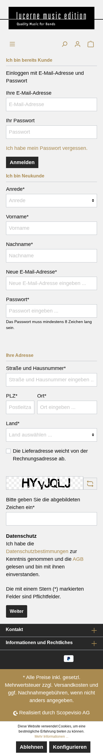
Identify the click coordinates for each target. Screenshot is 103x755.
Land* (12, 423)
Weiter (16, 611)
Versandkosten (71, 685)
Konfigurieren (70, 747)
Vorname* (17, 217)
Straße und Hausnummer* (36, 368)
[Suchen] (64, 43)
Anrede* (15, 189)
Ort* (41, 396)
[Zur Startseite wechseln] (51, 18)
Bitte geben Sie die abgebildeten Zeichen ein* (43, 503)
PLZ (11, 396)
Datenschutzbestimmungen (37, 551)
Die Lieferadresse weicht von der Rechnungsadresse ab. (50, 455)
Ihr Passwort (20, 120)
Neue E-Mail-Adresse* (31, 272)
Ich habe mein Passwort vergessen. (47, 148)
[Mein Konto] (77, 43)
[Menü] (12, 43)
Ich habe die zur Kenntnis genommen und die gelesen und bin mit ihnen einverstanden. (45, 559)
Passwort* (17, 299)
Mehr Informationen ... (51, 737)
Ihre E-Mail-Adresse (29, 93)
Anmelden (22, 162)
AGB (78, 559)
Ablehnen (31, 747)
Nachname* (19, 244)
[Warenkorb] (90, 43)
